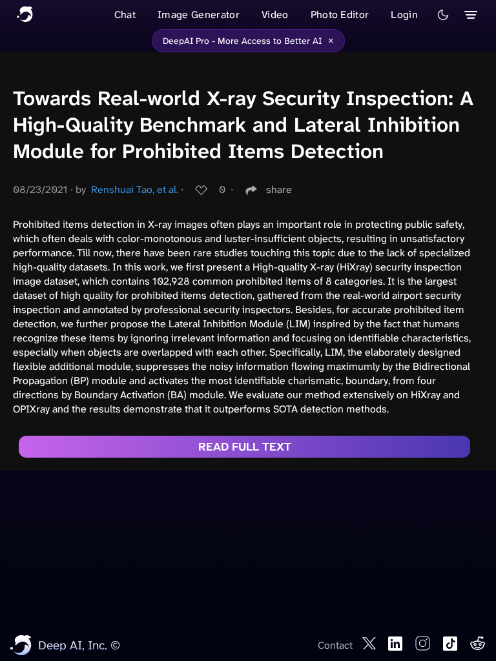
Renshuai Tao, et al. (134, 189)
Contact (335, 645)
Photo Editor (340, 14)
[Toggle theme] (443, 15)
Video (275, 14)
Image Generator (199, 14)
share (279, 189)
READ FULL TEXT (244, 446)
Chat (125, 14)
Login (404, 14)
